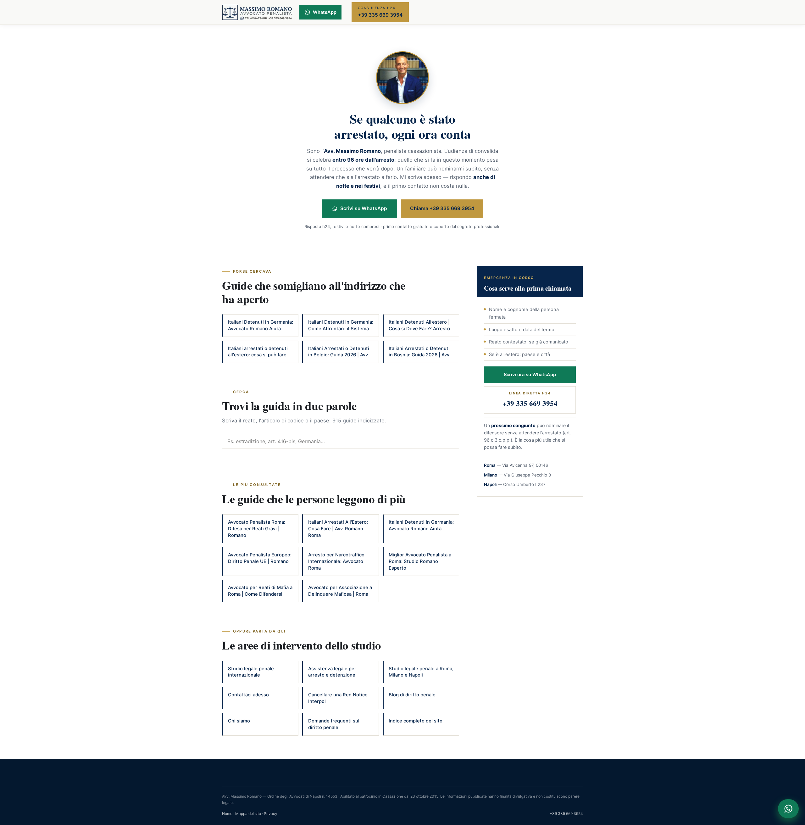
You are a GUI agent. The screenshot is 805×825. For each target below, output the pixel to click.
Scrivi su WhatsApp (363, 208)
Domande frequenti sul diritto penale (333, 724)
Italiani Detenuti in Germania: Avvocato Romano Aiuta (260, 325)
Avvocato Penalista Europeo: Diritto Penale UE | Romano (259, 558)
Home (227, 813)
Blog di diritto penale (412, 695)
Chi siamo (239, 721)
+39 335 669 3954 (566, 813)
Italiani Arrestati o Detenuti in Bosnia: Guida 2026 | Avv (419, 352)
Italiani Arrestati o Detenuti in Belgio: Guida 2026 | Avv (338, 352)
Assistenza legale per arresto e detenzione (332, 672)
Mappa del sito (248, 813)
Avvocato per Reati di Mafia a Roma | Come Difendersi (260, 591)
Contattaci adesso (248, 695)
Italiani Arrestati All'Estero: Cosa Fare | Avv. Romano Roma (338, 528)
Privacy (270, 813)
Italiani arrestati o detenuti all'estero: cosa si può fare (258, 352)
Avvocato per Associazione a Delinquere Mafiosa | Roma (340, 591)
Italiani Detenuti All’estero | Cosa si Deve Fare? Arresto (419, 325)
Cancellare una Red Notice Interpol (338, 698)
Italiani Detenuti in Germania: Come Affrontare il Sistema (340, 325)
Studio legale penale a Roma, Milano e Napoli (421, 672)
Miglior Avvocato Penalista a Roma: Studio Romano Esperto (420, 561)
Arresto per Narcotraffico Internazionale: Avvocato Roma (336, 561)
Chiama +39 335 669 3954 (442, 208)
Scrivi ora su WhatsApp (530, 374)
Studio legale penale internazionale (251, 672)
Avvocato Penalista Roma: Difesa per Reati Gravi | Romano (256, 528)
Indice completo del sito (415, 721)
